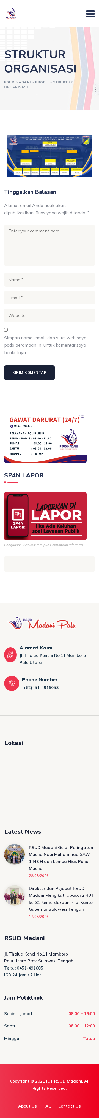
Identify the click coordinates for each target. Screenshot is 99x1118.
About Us (27, 1106)
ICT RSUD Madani (64, 1081)
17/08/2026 (39, 916)
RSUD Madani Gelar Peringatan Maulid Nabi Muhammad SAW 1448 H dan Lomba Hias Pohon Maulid (61, 858)
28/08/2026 (39, 875)
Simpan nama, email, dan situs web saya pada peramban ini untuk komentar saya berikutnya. (45, 345)
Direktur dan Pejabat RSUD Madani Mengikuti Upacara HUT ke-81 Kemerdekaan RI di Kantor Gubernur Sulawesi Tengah (61, 899)
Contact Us (69, 1106)
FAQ (47, 1106)
